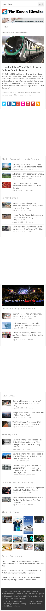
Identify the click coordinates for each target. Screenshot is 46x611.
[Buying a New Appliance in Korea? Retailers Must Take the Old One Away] (6, 402)
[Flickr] (23, 104)
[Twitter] (4, 104)
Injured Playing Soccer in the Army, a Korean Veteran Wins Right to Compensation (28, 217)
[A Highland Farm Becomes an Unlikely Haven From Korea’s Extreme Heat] (6, 175)
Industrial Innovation (32, 92)
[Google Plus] (18, 104)
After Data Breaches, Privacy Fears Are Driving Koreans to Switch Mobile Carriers (28, 335)
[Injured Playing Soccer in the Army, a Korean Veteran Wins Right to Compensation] (6, 216)
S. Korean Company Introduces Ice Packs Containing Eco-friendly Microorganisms (21, 571)
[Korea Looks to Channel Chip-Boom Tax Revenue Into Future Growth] (7, 538)
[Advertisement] (23, 132)
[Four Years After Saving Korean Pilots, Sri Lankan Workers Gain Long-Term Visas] (17, 539)
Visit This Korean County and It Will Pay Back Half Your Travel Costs (27, 423)
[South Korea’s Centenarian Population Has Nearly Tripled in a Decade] (6, 490)
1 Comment (31, 475)
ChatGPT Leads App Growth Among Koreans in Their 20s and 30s (27, 315)
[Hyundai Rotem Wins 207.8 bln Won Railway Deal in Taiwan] (23, 49)
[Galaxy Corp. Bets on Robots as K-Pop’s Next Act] (39, 538)
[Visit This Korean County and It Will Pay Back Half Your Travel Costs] (6, 424)
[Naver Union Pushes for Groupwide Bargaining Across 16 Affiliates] (39, 547)
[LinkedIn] (14, 104)
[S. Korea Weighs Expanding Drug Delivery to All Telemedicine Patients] (17, 546)
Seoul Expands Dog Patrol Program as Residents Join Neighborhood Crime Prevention (21, 578)
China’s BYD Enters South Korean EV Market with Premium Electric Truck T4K (23, 563)
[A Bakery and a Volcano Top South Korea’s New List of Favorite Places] (6, 166)
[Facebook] (9, 104)
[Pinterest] (33, 104)
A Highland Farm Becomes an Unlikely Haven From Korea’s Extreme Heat (28, 175)
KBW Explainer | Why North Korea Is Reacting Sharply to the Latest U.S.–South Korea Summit (28, 456)
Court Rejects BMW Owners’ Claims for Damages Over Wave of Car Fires (28, 228)
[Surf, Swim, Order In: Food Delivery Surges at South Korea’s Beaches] (6, 325)
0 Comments (29, 169)
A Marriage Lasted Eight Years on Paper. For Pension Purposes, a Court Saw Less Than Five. (28, 205)
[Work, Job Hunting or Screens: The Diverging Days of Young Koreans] (7, 519)
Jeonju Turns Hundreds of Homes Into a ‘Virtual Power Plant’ (28, 413)
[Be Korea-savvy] (23, 11)
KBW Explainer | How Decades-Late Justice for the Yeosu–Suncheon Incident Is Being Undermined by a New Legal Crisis (28, 469)
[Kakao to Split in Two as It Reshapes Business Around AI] (39, 519)
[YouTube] (28, 104)
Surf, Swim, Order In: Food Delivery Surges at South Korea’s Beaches (27, 324)
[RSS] (38, 104)
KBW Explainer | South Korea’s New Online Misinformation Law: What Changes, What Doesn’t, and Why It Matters (27, 443)
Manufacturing (7, 95)
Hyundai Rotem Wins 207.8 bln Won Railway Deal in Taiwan (21, 68)
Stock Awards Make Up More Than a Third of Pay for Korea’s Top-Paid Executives (28, 500)
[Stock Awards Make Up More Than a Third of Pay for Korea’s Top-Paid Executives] (6, 499)
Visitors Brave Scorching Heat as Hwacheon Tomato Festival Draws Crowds (27, 185)
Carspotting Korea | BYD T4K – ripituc (15, 561)
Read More (29, 95)
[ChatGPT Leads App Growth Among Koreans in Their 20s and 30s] (6, 316)
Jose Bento (6, 577)
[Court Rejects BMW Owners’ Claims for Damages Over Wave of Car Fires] (6, 228)
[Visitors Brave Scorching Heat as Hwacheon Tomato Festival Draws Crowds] (6, 185)
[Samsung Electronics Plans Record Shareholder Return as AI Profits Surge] (28, 538)
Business (21, 92)
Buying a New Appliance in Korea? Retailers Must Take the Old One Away (27, 403)
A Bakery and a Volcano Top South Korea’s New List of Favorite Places (27, 165)
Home (4, 32)
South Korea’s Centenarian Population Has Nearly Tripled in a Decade (28, 489)
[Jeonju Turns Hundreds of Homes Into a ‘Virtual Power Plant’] (6, 415)
